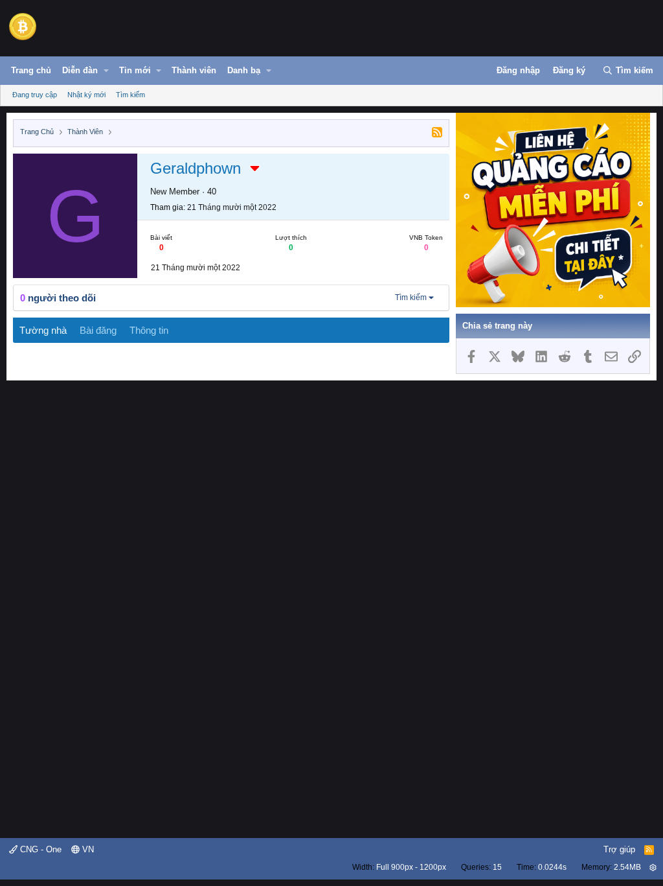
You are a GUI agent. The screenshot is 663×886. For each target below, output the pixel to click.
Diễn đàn (80, 70)
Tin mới (135, 70)
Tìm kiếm (130, 95)
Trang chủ (31, 70)
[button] (106, 70)
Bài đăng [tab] (98, 330)
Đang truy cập (34, 95)
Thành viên (194, 70)
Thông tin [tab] (148, 330)
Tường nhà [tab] (43, 330)
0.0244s (552, 867)
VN (87, 849)
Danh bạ (243, 70)
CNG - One (39, 849)
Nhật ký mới (86, 95)
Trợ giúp (619, 849)
